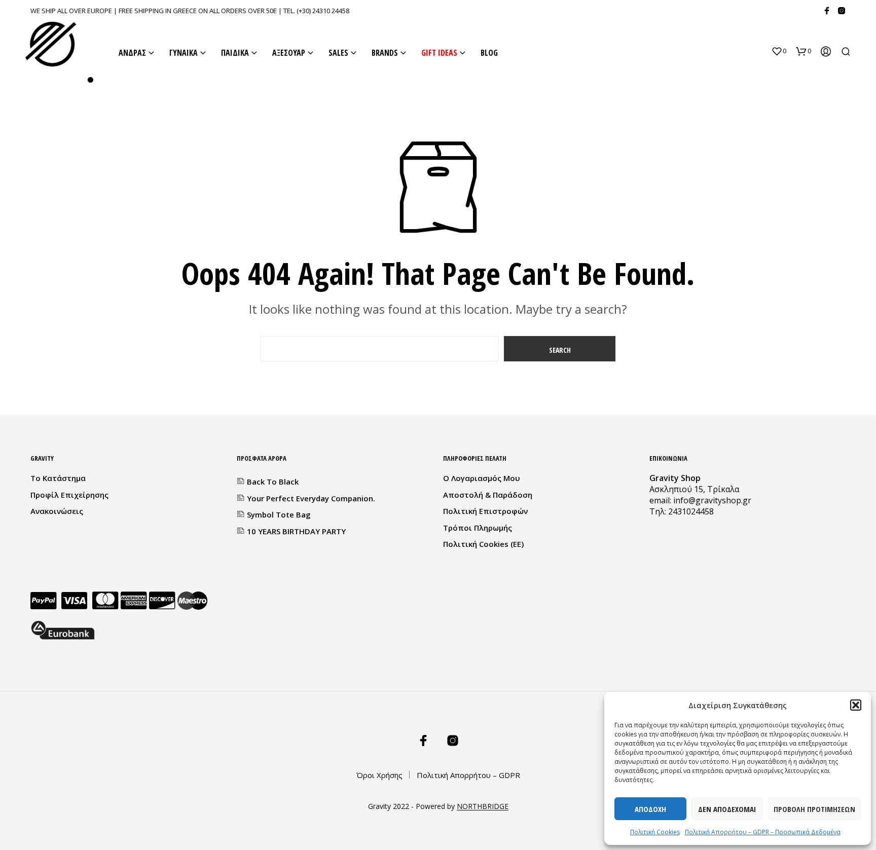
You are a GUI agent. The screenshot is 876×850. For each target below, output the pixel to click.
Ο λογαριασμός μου (481, 478)
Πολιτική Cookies (655, 832)
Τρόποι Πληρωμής (477, 528)
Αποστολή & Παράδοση (487, 495)
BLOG (489, 52)
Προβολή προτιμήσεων (814, 809)
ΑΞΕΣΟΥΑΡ (288, 52)
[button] (856, 705)
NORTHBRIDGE (482, 806)
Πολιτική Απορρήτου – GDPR (468, 775)
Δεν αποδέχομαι (727, 809)
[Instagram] (841, 11)
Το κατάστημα (58, 478)
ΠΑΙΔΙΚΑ (235, 52)
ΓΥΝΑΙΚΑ (183, 52)
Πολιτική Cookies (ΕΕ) (483, 544)
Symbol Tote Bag (279, 514)
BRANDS (385, 52)
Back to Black (273, 481)
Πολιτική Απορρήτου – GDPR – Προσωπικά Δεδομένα (763, 832)
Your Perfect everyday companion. (311, 498)
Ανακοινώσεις (56, 511)
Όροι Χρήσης (379, 775)
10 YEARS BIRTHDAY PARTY (296, 531)
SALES (338, 52)
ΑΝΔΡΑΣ (132, 52)
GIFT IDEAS (439, 52)
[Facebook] (827, 11)
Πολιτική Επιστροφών (485, 511)
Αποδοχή (650, 809)
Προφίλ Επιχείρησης (69, 495)
